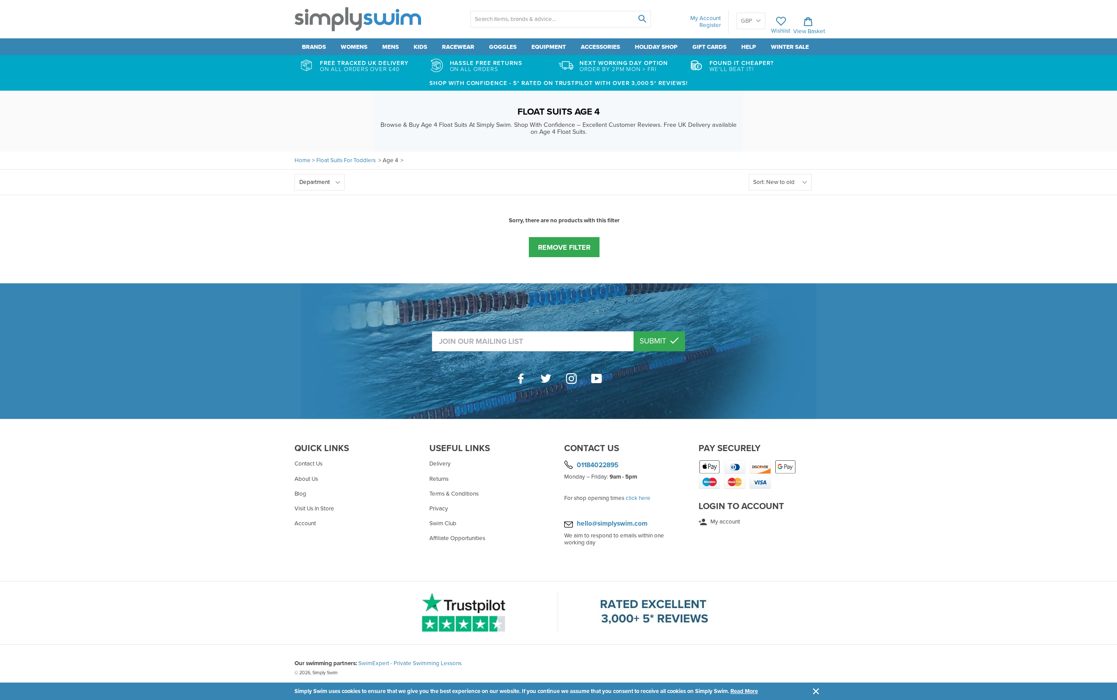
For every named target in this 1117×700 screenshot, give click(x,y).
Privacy (438, 508)
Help (748, 47)
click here (638, 498)
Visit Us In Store (314, 508)
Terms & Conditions (454, 493)
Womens (354, 47)
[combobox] (560, 19)
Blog (300, 493)
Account (305, 523)
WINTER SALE (790, 47)
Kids (420, 47)
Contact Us (308, 463)
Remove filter (564, 247)
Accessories (600, 47)
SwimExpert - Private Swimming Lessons (410, 663)
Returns (439, 479)
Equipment (548, 47)
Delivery (440, 463)
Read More (744, 691)
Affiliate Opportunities (457, 538)
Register (710, 25)
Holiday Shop (656, 47)
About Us (306, 479)
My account (724, 521)
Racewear (458, 47)
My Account (705, 18)
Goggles (503, 47)
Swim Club (442, 523)
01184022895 (597, 465)
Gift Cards (709, 47)
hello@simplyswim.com (612, 523)
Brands (314, 47)
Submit (654, 341)
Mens (390, 47)
